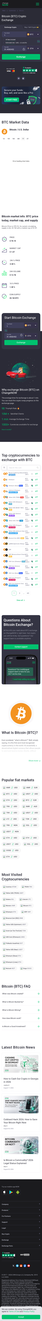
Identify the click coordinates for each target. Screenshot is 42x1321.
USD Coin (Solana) (14, 567)
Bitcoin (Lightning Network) (17, 474)
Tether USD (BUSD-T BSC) (16, 509)
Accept (21, 1317)
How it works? (7, 429)
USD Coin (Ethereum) (17, 561)
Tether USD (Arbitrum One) (17, 532)
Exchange (21, 57)
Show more (33, 761)
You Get (6, 47)
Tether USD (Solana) (15, 514)
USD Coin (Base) (15, 573)
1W (8, 139)
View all (20, 600)
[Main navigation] (37, 4)
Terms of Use (14, 1311)
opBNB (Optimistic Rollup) (16, 544)
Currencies (12, 10)
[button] (33, 34)
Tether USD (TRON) (16, 497)
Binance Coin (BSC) (16, 538)
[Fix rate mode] (24, 49)
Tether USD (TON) (16, 520)
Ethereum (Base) (15, 485)
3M (18, 139)
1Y (23, 139)
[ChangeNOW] (5, 4)
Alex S (5, 1126)
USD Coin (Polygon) (15, 579)
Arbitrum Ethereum (14, 491)
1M (13, 139)
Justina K (6, 1085)
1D (4, 139)
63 (28, 593)
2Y (27, 139)
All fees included (10, 39)
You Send (7, 33)
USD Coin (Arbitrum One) (16, 584)
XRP (10, 549)
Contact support (21, 647)
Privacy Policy (28, 1311)
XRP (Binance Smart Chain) (17, 555)
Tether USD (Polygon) (15, 526)
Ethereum (11, 479)
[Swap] (38, 41)
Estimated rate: (10, 43)
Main (3, 10)
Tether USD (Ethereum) (15, 503)
